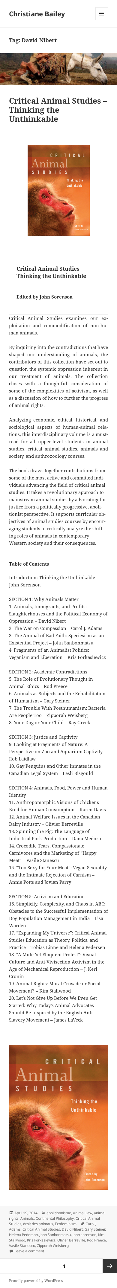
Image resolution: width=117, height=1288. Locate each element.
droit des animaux (38, 1223)
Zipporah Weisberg (53, 1245)
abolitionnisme (58, 1212)
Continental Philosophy (55, 1218)
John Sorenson (56, 297)
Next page (110, 1266)
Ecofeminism (65, 1223)
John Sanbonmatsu (55, 1234)
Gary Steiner (95, 1229)
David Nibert (72, 1229)
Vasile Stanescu (22, 1245)
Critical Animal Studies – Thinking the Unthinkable (58, 109)
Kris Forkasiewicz (41, 1240)
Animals (27, 1218)
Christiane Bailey (37, 13)
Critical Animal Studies (41, 1229)
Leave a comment (29, 1251)
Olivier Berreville (71, 1240)
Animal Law (82, 1212)
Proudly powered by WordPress (36, 1280)
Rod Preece (96, 1240)
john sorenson (84, 1234)
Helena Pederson (23, 1234)
